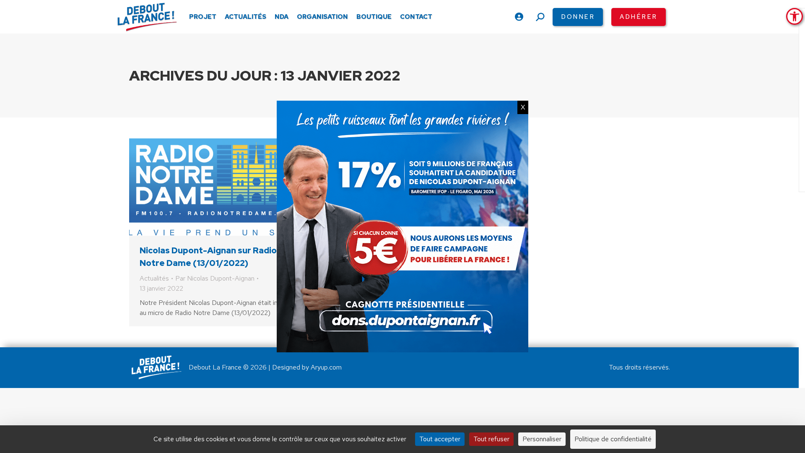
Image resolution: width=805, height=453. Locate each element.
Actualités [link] (154, 278)
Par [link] (214, 278)
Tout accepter (439, 439)
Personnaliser (541, 439)
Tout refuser (491, 439)
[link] (794, 16)
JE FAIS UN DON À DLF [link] (649, 408)
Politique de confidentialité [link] (613, 439)
